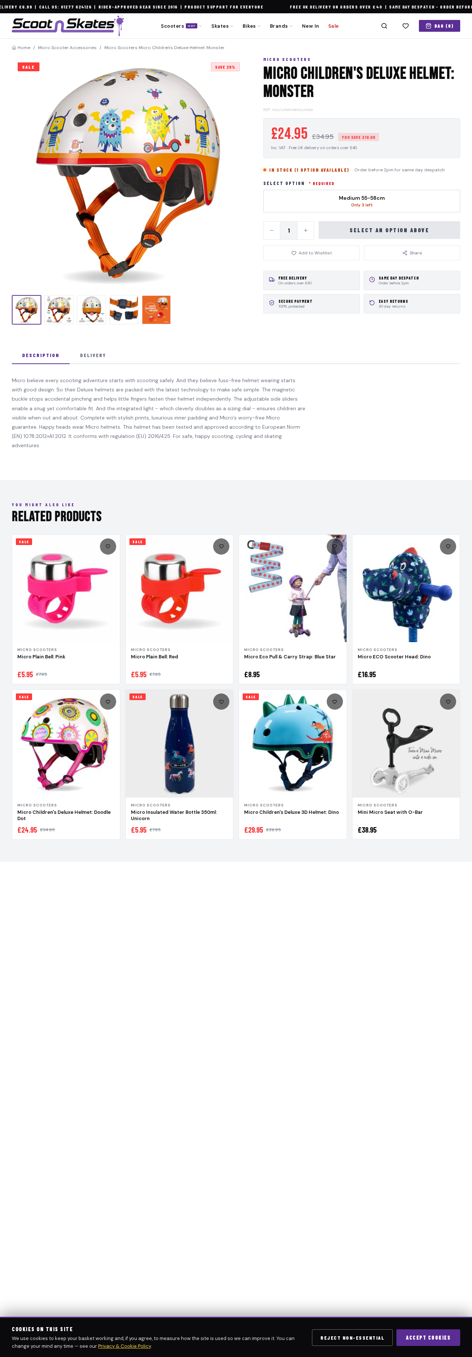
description (40, 355)
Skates (220, 26)
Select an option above (389, 230)
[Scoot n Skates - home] (68, 26)
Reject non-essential (352, 1337)
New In (310, 26)
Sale (333, 26)
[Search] (384, 26)
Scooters (178, 26)
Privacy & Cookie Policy (124, 1346)
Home (24, 48)
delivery (93, 355)
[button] (129, 173)
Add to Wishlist (315, 253)
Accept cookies (428, 1337)
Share (416, 253)
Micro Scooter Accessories (67, 48)
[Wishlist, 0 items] (406, 26)
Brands (279, 26)
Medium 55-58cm (362, 201)
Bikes (249, 26)
